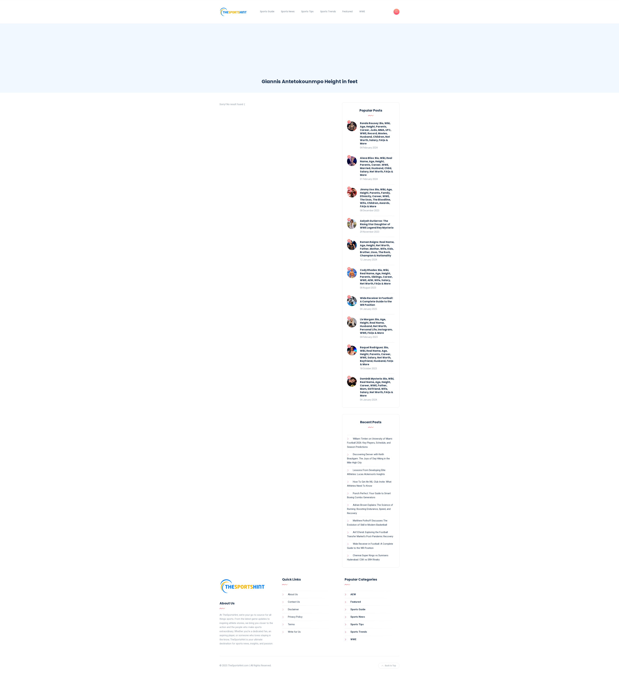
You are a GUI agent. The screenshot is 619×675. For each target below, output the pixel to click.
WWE (362, 11)
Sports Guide (267, 11)
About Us (293, 594)
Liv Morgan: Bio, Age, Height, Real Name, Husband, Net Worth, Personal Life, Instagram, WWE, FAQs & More (376, 326)
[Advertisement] (309, 54)
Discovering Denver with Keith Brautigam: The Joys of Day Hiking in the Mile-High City (368, 458)
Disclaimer (293, 609)
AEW (353, 594)
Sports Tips (307, 11)
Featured (347, 11)
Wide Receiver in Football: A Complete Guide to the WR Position (376, 301)
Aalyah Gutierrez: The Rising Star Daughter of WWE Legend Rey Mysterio (376, 224)
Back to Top (390, 665)
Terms (291, 624)
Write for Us (294, 631)
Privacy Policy (295, 616)
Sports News (288, 11)
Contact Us (294, 601)
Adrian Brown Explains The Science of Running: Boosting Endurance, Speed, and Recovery (370, 509)
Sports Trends (328, 11)
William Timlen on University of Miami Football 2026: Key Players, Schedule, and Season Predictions (369, 442)
